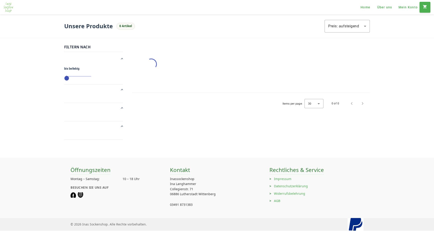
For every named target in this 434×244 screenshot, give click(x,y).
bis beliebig (71, 68)
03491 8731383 (181, 204)
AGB (277, 201)
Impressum (282, 179)
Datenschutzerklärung (291, 186)
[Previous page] (351, 103)
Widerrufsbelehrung (289, 193)
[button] (93, 59)
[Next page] (362, 103)
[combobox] (347, 26)
